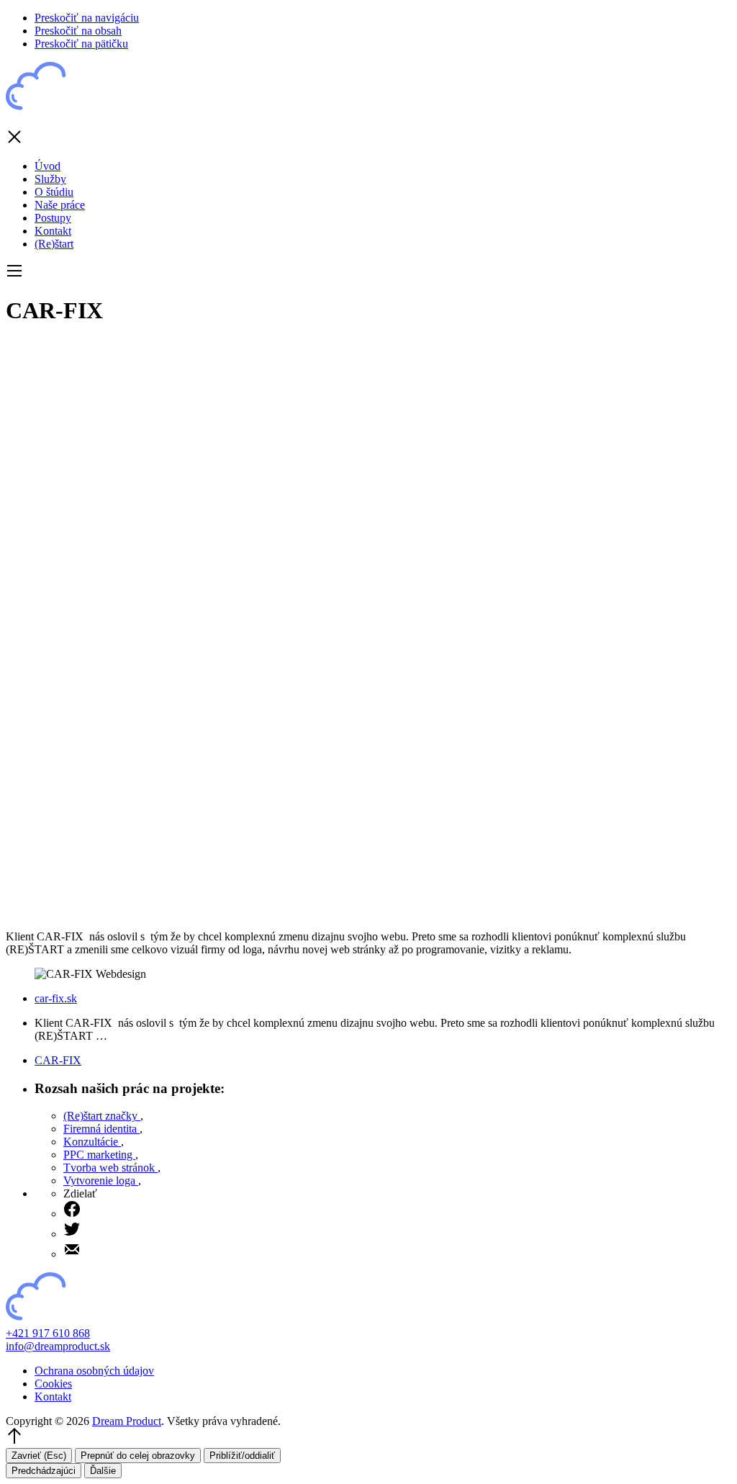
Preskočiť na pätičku (81, 43)
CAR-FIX (58, 1060)
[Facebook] (397, 1210)
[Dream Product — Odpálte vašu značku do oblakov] (63, 110)
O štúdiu (54, 192)
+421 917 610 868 (48, 1333)
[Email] (397, 1251)
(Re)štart (54, 244)
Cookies (53, 1383)
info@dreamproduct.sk (58, 1346)
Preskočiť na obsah (78, 30)
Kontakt (53, 231)
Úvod (47, 166)
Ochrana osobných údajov (94, 1370)
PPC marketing (99, 1154)
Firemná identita (101, 1129)
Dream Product (126, 1421)
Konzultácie (92, 1142)
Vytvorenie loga (100, 1180)
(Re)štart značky (101, 1116)
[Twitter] (397, 1230)
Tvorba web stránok (110, 1167)
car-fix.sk (56, 998)
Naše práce (60, 205)
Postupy (53, 218)
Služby (50, 179)
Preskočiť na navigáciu (87, 18)
